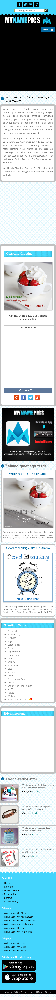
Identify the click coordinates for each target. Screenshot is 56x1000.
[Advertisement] (28, 63)
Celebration (14, 644)
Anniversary (14, 634)
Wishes (11, 696)
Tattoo (11, 692)
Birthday (12, 637)
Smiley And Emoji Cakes (20, 685)
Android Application (18, 699)
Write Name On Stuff (15, 950)
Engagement (14, 651)
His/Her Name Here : (28, 317)
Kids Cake (13, 665)
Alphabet (12, 631)
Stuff (10, 689)
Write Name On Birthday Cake (19, 920)
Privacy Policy (11, 901)
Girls (10, 658)
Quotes (11, 682)
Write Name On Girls (15, 946)
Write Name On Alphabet (17, 913)
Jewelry (11, 661)
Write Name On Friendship (18, 931)
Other (11, 675)
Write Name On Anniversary (18, 916)
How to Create (11, 890)
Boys (10, 641)
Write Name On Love (15, 943)
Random (8, 886)
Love (10, 668)
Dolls (10, 648)
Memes (11, 672)
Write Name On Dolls (15, 927)
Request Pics (10, 894)
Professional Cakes (17, 679)
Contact (8, 897)
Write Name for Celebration (18, 924)
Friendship (13, 655)
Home (7, 882)
